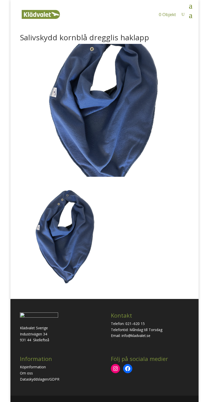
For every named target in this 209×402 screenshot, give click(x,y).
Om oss (26, 373)
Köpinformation (33, 367)
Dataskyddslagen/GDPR (39, 379)
